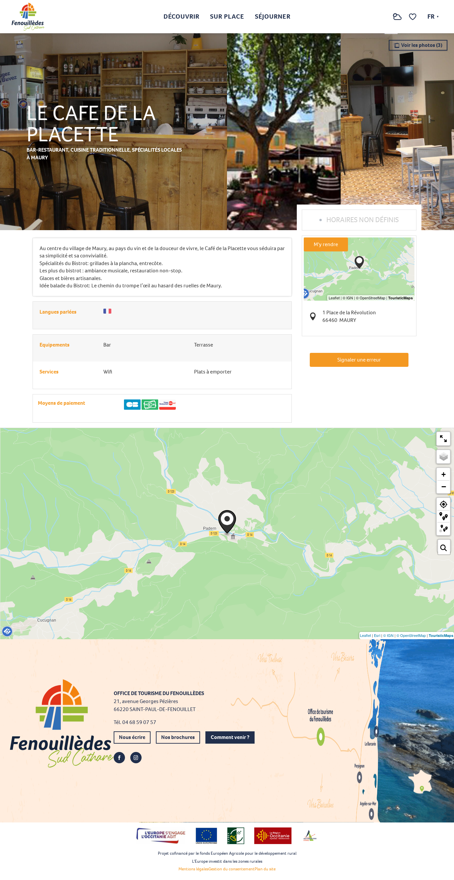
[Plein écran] (443, 439)
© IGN (388, 635)
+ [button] (443, 474)
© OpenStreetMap (411, 635)
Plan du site (265, 869)
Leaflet (365, 635)
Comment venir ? (230, 737)
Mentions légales (193, 869)
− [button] (443, 486)
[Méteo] (397, 20)
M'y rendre (326, 244)
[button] (384, 16)
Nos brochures (178, 737)
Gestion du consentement (231, 869)
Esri (377, 635)
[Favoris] (413, 16)
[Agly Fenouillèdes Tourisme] (28, 16)
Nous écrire (132, 737)
